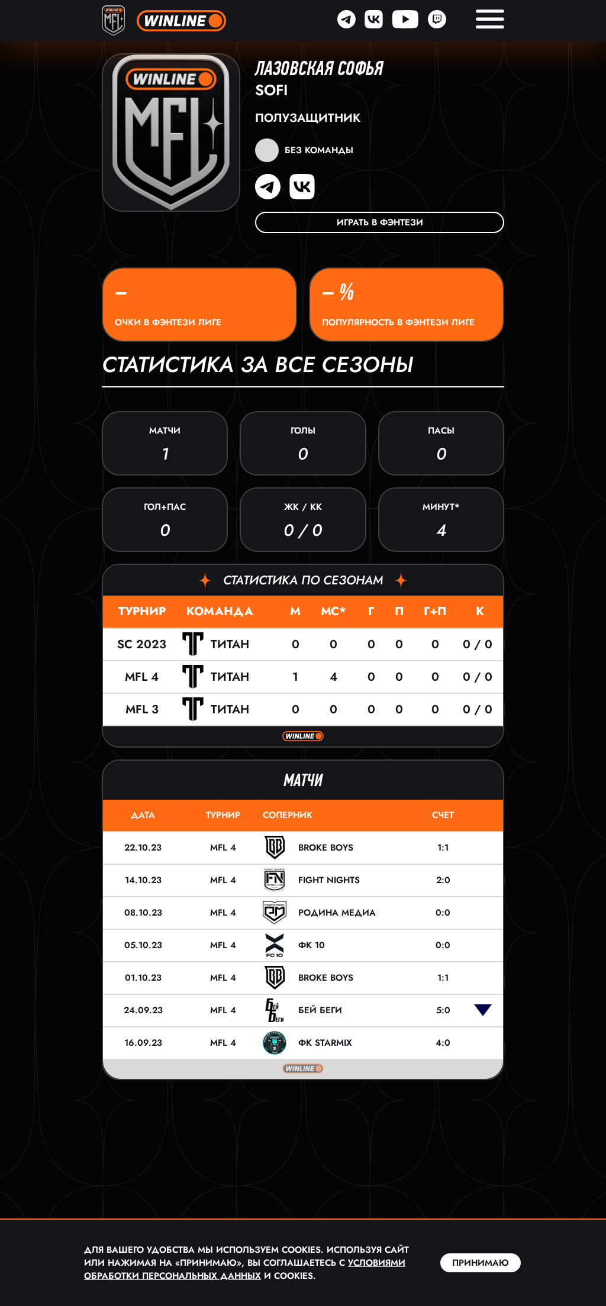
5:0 (443, 1010)
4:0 (443, 1042)
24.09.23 (143, 1010)
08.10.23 (143, 912)
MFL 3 (142, 709)
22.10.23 (143, 847)
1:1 (443, 847)
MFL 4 (142, 677)
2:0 (443, 880)
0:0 (443, 912)
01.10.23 (143, 977)
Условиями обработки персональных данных (244, 1269)
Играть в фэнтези (380, 222)
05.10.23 (143, 945)
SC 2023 (141, 644)
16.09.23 (143, 1042)
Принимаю (480, 1262)
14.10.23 (143, 880)
